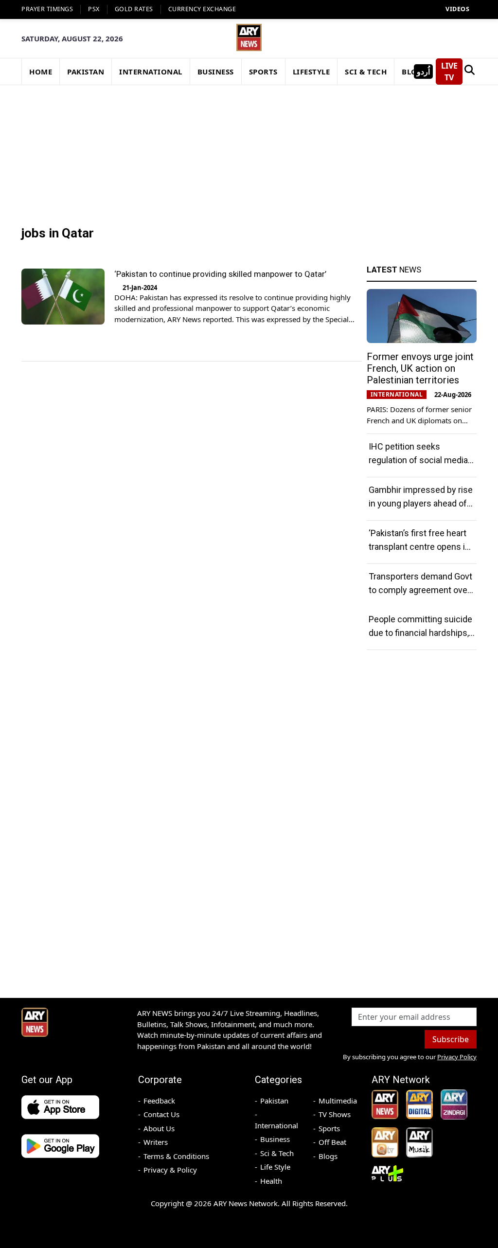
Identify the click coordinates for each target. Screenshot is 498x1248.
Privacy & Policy (170, 1170)
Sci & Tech (277, 1153)
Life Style (275, 1167)
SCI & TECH (366, 71)
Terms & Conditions (176, 1156)
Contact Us (161, 1114)
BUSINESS (215, 71)
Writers (155, 1142)
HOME (40, 71)
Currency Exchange (202, 9)
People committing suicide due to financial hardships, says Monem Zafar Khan (420, 632)
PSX (94, 9)
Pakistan (274, 1100)
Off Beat (332, 1142)
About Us (159, 1128)
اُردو (423, 71)
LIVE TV (449, 71)
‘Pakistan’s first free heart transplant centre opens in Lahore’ (419, 546)
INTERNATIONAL (150, 71)
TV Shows (335, 1114)
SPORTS (263, 71)
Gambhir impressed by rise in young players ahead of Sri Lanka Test (421, 503)
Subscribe (450, 1039)
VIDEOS (457, 9)
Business (275, 1139)
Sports (329, 1128)
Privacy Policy (457, 1056)
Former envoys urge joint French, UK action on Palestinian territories (420, 368)
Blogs (328, 1156)
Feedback (159, 1100)
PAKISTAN (85, 71)
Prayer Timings (47, 9)
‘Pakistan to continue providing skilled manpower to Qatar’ (220, 274)
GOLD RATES (134, 9)
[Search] (469, 71)
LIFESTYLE (311, 71)
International (276, 1125)
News (394, 269)
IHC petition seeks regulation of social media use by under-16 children (418, 460)
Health (271, 1181)
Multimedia (338, 1100)
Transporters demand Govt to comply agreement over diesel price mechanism (420, 590)
